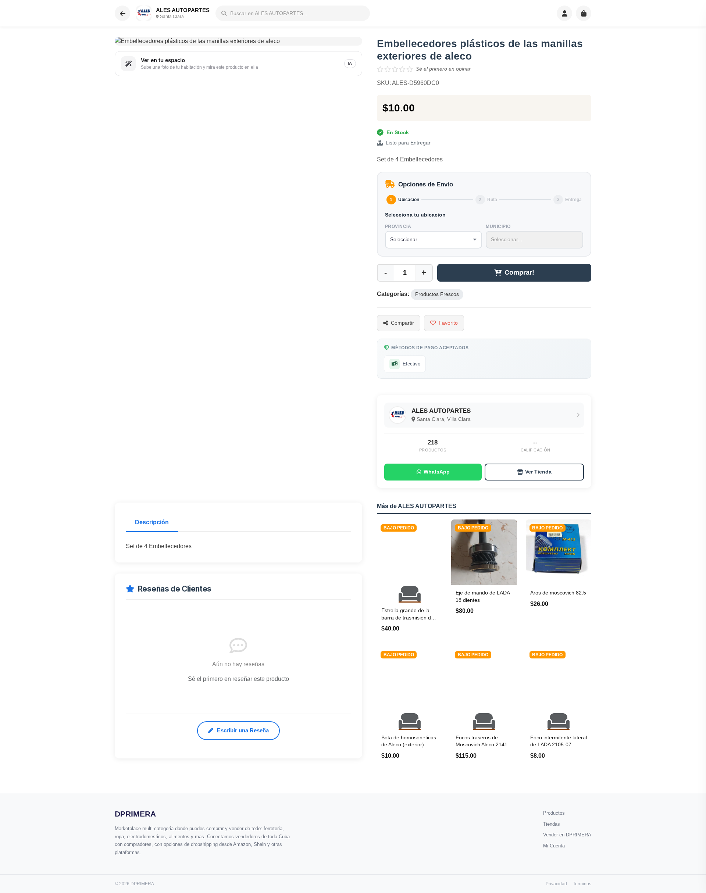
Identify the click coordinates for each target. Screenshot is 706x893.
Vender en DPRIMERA (567, 834)
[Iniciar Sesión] (564, 13)
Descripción (152, 522)
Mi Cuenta (554, 846)
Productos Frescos (437, 294)
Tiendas (551, 824)
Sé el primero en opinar (443, 69)
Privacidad (556, 883)
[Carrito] (583, 13)
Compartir (402, 323)
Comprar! (519, 272)
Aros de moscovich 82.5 (558, 593)
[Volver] (122, 13)
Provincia (398, 226)
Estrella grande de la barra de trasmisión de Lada (407, 617)
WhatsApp (437, 472)
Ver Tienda (538, 472)
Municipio (498, 226)
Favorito (448, 323)
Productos (554, 813)
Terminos (582, 883)
